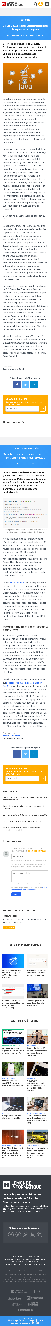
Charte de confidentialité (35, 1259)
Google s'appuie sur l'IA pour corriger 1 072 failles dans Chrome (11, 974)
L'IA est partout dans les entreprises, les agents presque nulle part (37, 1119)
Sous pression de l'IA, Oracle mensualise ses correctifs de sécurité (22, 829)
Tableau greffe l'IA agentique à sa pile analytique (35, 1003)
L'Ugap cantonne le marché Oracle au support (22, 821)
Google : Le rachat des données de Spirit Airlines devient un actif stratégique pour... (37, 1153)
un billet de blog (16, 583)
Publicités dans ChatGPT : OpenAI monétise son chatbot (12, 1083)
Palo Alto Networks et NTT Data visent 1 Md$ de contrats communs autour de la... (12, 1153)
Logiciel (15, 448)
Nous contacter (18, 1256)
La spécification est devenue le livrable (11, 1117)
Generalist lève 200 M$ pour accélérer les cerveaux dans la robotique (37, 1051)
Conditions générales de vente (26, 1262)
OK (43, 409)
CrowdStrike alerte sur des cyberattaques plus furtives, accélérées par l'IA (13, 1004)
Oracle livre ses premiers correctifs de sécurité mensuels (23, 807)
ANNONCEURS (34, 1256)
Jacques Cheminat (11, 736)
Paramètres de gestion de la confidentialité (25, 1265)
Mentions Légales (12, 1259)
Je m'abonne (9, 927)
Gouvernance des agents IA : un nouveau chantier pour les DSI (13, 1050)
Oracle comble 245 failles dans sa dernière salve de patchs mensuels (25, 798)
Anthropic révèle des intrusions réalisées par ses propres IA (36, 972)
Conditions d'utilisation (30, 889)
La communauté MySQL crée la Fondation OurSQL (25, 815)
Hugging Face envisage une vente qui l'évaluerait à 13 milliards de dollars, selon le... (36, 1085)
